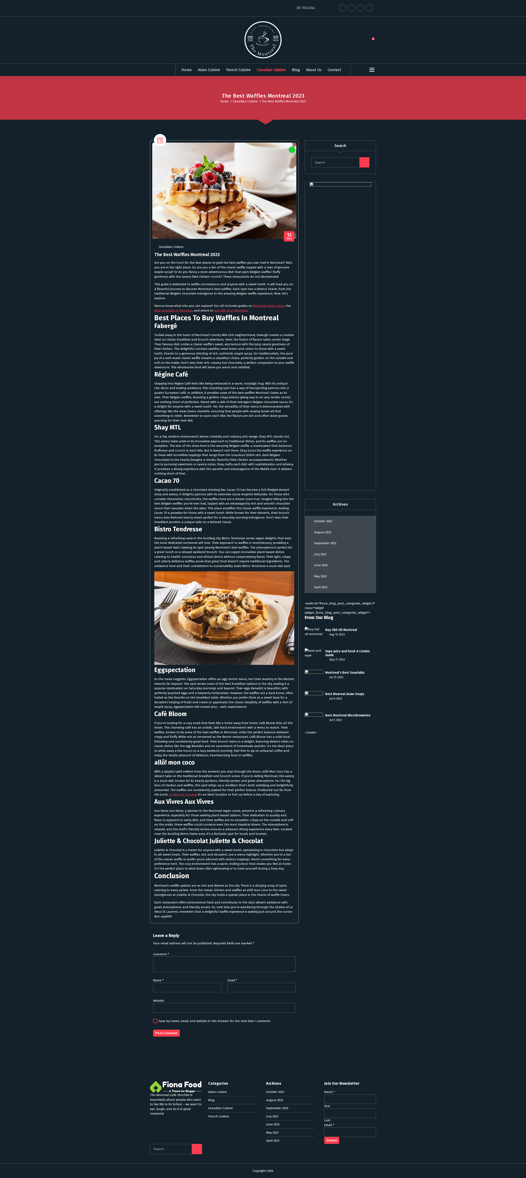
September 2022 (325, 543)
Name (158, 980)
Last (327, 1120)
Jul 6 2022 (335, 698)
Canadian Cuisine (271, 70)
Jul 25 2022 (336, 677)
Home (186, 70)
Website (158, 1000)
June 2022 (321, 565)
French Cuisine (238, 70)
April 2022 (321, 587)
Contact (334, 70)
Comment (161, 954)
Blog (296, 70)
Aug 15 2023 (337, 634)
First (327, 1106)
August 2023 (322, 532)
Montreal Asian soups (269, 306)
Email (232, 980)
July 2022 (320, 554)
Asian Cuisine (209, 70)
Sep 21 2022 (337, 659)
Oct (289, 236)
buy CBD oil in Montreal (231, 310)
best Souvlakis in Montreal (173, 310)
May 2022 (320, 576)
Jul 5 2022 (335, 720)
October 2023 (323, 521)
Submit (331, 1140)
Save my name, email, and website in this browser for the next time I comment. (215, 1021)
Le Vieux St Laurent (183, 794)
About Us (314, 70)
